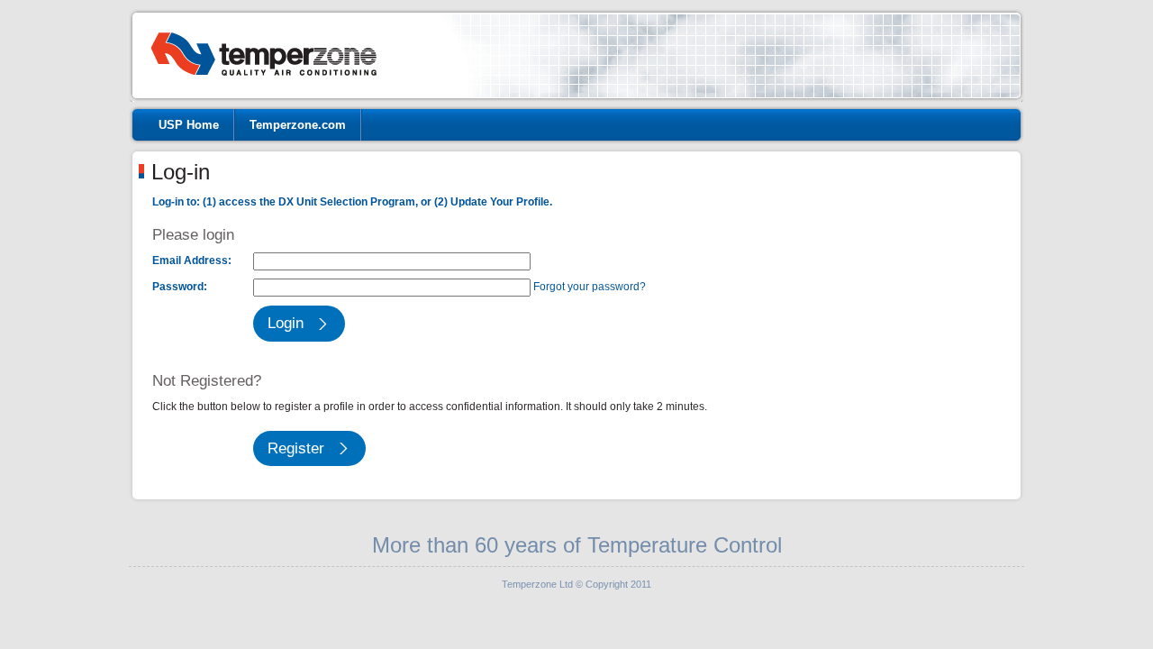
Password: (179, 286)
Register (296, 448)
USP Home (189, 125)
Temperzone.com (298, 125)
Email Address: (192, 260)
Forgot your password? (589, 286)
